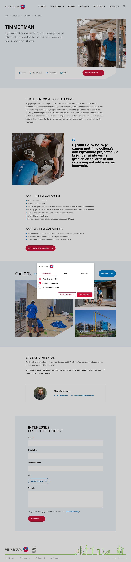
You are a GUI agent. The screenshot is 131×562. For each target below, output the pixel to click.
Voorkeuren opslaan (67, 294)
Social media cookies (51, 287)
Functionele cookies (50, 279)
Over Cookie (84, 273)
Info (65, 273)
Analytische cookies (50, 283)
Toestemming (46, 273)
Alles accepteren (84, 294)
